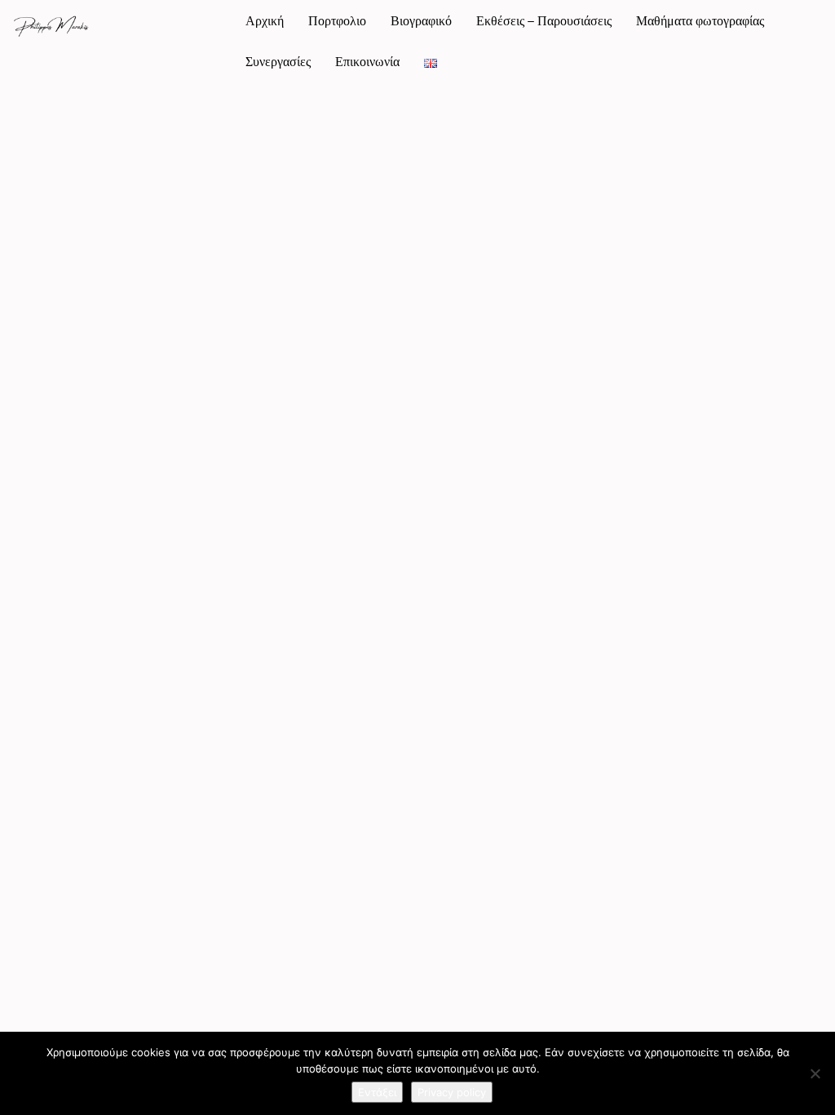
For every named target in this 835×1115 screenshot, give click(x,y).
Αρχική (264, 20)
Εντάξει (377, 1092)
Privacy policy (452, 1092)
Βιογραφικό (421, 20)
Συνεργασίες (278, 61)
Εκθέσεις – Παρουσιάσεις (544, 20)
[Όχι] (814, 1073)
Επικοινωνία (367, 61)
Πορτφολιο (337, 20)
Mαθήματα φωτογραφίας (700, 20)
